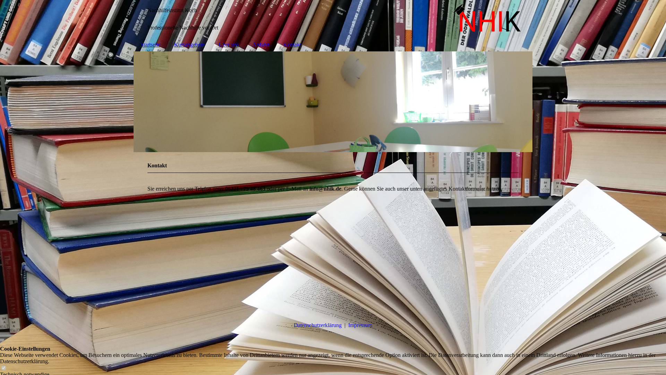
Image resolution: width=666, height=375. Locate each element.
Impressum (360, 325)
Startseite (150, 45)
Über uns (229, 45)
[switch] (3, 368)
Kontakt (292, 45)
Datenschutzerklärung (318, 325)
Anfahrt (261, 45)
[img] (333, 19)
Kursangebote (189, 45)
